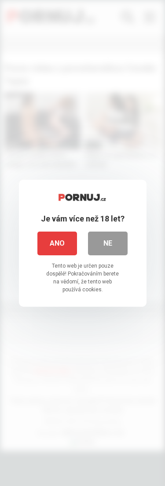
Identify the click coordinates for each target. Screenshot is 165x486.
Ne (107, 243)
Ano (57, 243)
